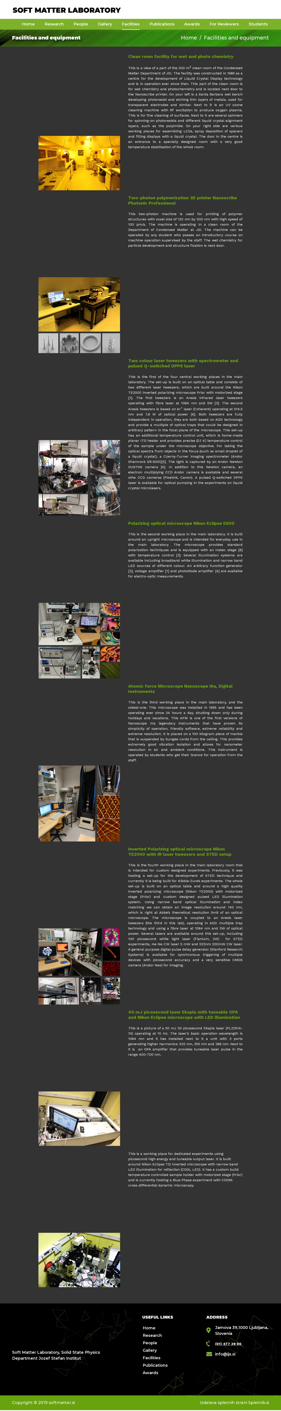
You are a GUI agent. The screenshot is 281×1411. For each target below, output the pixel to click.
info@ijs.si (225, 1354)
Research (152, 1335)
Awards (150, 1372)
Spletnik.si (258, 1402)
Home (190, 37)
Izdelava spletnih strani (223, 1402)
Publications (155, 1365)
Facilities (151, 1357)
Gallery (150, 1350)
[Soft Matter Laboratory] (67, 9)
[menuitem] (28, 24)
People (150, 1343)
